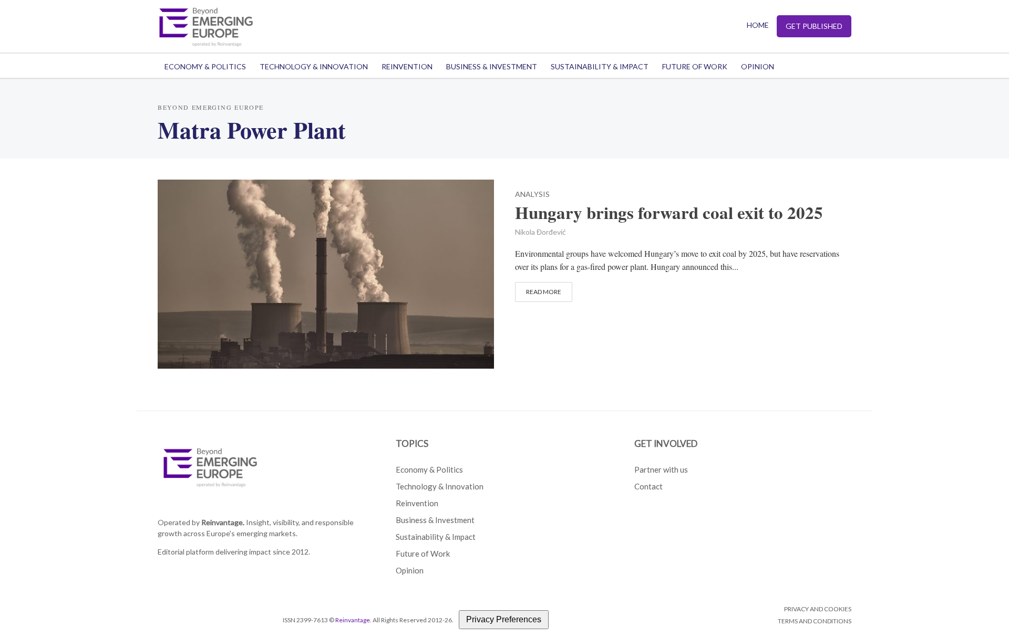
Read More (543, 292)
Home (758, 24)
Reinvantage (352, 620)
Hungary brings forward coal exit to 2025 (669, 213)
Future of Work (694, 66)
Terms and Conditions (814, 621)
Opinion (757, 66)
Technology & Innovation (314, 66)
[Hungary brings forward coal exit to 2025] (326, 272)
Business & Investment (491, 66)
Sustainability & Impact (599, 66)
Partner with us (661, 469)
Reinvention (407, 66)
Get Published (814, 26)
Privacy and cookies (817, 609)
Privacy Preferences (503, 619)
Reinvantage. (222, 522)
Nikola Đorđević (540, 231)
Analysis (532, 195)
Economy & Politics (205, 66)
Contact (648, 486)
